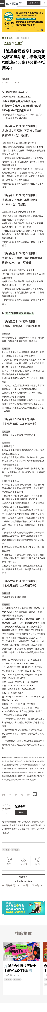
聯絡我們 (23, 877)
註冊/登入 (34, 3)
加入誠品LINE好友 (23, 881)
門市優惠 (6, 850)
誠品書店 (20, 806)
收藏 (9, 43)
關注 (21, 812)
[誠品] (15, 3)
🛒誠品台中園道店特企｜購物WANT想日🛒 (20, 968)
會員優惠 (15, 850)
